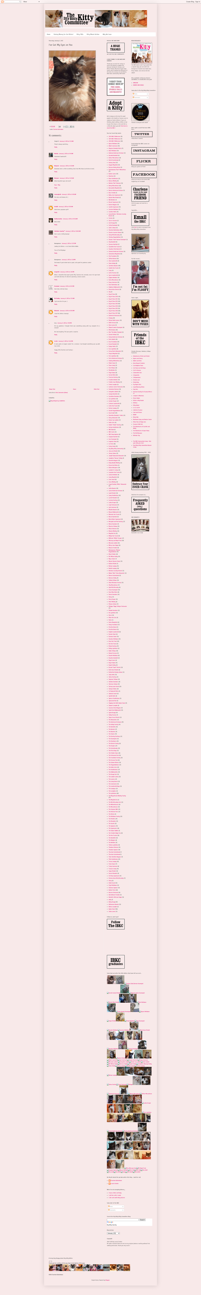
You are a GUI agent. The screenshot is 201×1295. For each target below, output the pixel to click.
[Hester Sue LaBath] (135, 1062)
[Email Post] (59, 126)
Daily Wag (136, 382)
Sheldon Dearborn (113, 682)
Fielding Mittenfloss (114, 361)
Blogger (107, 1280)
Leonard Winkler (113, 474)
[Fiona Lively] (137, 1159)
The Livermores (113, 784)
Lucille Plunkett (113, 498)
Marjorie (56, 166)
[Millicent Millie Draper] (128, 1103)
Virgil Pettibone (113, 885)
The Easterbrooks (113, 748)
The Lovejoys (112, 788)
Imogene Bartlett (113, 436)
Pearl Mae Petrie (113, 592)
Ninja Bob (135, 417)
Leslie (56, 341)
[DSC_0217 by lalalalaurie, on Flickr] (133, 983)
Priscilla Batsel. (113, 629)
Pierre (110, 615)
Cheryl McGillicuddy (114, 235)
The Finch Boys (113, 750)
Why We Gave (107, 34)
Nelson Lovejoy (113, 566)
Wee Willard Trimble (114, 895)
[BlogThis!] (66, 126)
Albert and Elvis (137, 361)
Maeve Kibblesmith (114, 512)
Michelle (56, 310)
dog (110, 292)
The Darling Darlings (114, 736)
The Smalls (111, 823)
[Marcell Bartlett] (123, 1170)
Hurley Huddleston (114, 427)
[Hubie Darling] (129, 1075)
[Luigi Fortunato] (121, 1084)
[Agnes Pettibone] (144, 1011)
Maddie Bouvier (113, 509)
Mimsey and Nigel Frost (115, 540)
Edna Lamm (112, 325)
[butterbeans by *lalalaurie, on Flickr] (89, 1270)
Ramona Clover (113, 636)
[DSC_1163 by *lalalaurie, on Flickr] (137, 1170)
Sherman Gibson (113, 684)
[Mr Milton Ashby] (112, 1064)
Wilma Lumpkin (113, 906)
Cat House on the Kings (139, 368)
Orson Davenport (113, 590)
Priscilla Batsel (113, 627)
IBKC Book (111, 429)
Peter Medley (112, 601)
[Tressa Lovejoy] (120, 1066)
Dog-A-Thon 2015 (113, 308)
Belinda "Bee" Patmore (115, 183)
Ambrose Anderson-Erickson (116, 153)
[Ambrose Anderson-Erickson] (111, 1140)
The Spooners (112, 826)
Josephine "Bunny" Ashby (115, 458)
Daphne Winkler (113, 277)
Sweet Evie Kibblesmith (115, 710)
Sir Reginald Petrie (114, 691)
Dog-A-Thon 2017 (113, 313)
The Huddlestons (113, 769)
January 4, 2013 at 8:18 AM (67, 310)
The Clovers (112, 734)
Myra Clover (112, 559)
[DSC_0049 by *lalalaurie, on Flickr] (129, 1172)
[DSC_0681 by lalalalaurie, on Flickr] (137, 993)
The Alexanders (113, 719)
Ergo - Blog (57, 185)
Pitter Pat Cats (112, 617)
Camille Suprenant (113, 207)
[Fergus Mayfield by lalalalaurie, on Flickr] (132, 1002)
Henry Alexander (113, 418)
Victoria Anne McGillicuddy (116, 878)
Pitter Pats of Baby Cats (139, 422)
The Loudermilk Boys (114, 786)
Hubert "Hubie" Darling (115, 425)
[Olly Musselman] (111, 1103)
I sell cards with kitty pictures (117, 1197)
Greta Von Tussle (113, 406)
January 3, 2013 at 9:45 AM (69, 194)
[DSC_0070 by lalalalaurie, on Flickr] (112, 1049)
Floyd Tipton (112, 372)
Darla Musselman (113, 280)
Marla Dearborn (113, 524)
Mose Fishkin (112, 554)
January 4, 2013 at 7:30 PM (64, 323)
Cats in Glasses (113, 220)
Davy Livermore (113, 282)
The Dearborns (112, 741)
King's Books (136, 398)
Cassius (111, 218)
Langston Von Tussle (114, 472)
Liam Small (112, 479)
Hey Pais (135, 389)
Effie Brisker (112, 330)
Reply (55, 147)
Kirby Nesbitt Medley (114, 463)
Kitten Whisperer (113, 467)
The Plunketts (112, 821)
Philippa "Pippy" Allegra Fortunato (118, 606)
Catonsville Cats (137, 372)
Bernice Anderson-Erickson (116, 190)
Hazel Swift (112, 413)
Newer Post (52, 389)
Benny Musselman (114, 185)
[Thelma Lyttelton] (111, 1121)
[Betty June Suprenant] (120, 1149)
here (135, 227)
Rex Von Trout (112, 644)
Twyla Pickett (112, 871)
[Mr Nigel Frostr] (141, 1168)
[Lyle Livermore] (122, 1060)
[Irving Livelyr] (111, 1168)
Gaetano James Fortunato (116, 387)
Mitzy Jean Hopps (113, 545)
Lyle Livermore (112, 507)
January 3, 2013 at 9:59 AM (66, 206)
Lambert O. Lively (113, 470)
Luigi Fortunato (113, 505)
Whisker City (136, 435)
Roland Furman (113, 653)
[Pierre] (120, 1021)
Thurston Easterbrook (114, 852)
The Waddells (112, 838)
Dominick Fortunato (114, 315)
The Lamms (112, 779)
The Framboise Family (114, 757)
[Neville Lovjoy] (130, 1066)
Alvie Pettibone (112, 150)
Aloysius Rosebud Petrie (115, 148)
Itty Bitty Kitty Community (116, 448)
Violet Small (112, 883)
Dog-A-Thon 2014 (113, 306)
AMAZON (135, 83)
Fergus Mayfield (113, 353)
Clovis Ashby (112, 263)
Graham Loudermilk (114, 403)
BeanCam (111, 176)
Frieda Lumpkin (113, 384)
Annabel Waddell (113, 155)
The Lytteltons (112, 793)
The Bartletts (112, 727)
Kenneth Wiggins (113, 460)
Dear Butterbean (113, 284)
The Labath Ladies (113, 776)
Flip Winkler (112, 370)
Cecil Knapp (112, 223)
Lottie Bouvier (112, 488)
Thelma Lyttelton (113, 845)
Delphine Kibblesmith (114, 287)
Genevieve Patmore (114, 389)
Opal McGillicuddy (114, 587)
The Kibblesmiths (113, 772)
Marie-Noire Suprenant (115, 519)
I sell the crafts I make (115, 1195)
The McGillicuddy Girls (115, 802)
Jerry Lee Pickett (113, 451)
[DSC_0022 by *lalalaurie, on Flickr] (117, 1172)
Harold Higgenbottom (114, 410)
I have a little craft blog (115, 1193)
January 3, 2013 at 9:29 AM (67, 178)
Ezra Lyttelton (112, 349)
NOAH (134, 414)
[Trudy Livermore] (132, 1060)
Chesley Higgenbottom (115, 237)
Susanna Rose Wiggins (115, 708)
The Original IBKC (113, 809)
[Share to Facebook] (71, 126)
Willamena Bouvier (114, 904)
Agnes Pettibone (113, 143)
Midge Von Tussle (113, 536)
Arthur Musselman (114, 158)
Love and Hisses (137, 412)
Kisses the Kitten (113, 465)
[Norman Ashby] (122, 1064)
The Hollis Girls (113, 767)
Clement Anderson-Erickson (116, 251)
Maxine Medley (113, 531)
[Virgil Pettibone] (130, 1021)
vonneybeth (57, 194)
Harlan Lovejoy (113, 408)
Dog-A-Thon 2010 (113, 296)
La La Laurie (136, 407)
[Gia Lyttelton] (120, 1121)
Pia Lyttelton (112, 613)
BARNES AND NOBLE (138, 85)
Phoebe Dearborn (113, 610)
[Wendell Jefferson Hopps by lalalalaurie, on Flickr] (111, 983)
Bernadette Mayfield (114, 188)
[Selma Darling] (111, 1084)
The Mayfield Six (113, 800)
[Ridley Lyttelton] (137, 1121)
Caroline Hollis (112, 212)
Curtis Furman (112, 273)
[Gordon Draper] (120, 1103)
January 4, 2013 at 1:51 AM (67, 298)
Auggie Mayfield (113, 165)
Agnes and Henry (137, 358)
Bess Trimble (112, 193)
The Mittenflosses (113, 804)
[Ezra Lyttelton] (146, 1112)
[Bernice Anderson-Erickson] (128, 1140)
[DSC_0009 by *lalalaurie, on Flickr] (136, 1172)
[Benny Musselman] (134, 1093)
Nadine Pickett (112, 563)
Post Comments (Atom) (62, 392)
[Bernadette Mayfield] (137, 1039)
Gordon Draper (112, 401)
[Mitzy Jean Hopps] (111, 1011)
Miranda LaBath (113, 543)
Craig (110, 270)
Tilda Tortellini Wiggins (115, 857)
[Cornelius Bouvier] (129, 1058)
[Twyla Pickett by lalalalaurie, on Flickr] (111, 1021)
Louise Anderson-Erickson (115, 490)
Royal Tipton (112, 663)
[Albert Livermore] (112, 1060)
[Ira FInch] (111, 1112)
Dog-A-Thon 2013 (113, 303)
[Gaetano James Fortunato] (146, 1084)
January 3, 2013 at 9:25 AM (67, 166)
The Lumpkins (112, 791)
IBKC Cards (111, 432)
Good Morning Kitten (138, 387)
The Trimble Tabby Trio (115, 833)
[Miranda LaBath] (112, 1062)
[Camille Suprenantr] (137, 1140)
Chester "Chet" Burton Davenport (117, 239)
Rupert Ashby (112, 665)
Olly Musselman (113, 585)
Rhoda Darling (112, 646)
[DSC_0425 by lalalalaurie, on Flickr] (132, 1049)
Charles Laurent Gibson (115, 232)
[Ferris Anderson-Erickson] (120, 1140)
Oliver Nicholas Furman (115, 582)
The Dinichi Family (114, 743)
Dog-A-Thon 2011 (113, 299)
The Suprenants (113, 828)
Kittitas (135, 403)
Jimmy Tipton (112, 453)
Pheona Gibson (112, 604)
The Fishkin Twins (113, 753)
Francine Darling (113, 377)
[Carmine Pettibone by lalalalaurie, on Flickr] (123, 1030)
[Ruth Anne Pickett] (144, 1030)
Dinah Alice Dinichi (114, 289)
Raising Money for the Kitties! (63, 34)
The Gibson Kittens (114, 762)
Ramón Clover (112, 634)
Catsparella (136, 375)
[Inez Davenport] (140, 1021)
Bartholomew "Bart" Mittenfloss (117, 169)
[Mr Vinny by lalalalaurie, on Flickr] (134, 1011)
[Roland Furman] (111, 1159)
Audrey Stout (112, 162)
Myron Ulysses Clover (114, 561)
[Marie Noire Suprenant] (111, 1149)
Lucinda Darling (113, 500)
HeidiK (56, 206)
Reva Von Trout (113, 641)
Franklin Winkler (113, 380)
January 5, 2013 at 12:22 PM (65, 341)
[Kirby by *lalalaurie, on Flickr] (123, 1172)
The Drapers (112, 746)
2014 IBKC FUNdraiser (114, 136)
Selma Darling (112, 677)
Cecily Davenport (113, 225)
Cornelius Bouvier (113, 265)
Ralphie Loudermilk (114, 632)
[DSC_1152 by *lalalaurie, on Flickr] (131, 1170)
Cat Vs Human (137, 370)
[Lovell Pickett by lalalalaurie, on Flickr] (124, 993)
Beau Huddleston (113, 178)
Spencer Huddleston (114, 698)
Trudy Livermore (113, 866)
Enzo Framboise (113, 342)
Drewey (111, 318)
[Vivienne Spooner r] (128, 1112)
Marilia (56, 153)
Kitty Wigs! (136, 405)
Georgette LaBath (113, 391)
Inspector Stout (113, 441)
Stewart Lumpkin (113, 705)
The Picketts (112, 819)
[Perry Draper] (137, 1103)
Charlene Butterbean (58, 129)
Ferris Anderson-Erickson (115, 358)
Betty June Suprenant (114, 195)
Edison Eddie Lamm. (114, 320)
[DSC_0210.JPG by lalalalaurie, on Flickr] (142, 1049)
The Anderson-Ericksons (115, 722)
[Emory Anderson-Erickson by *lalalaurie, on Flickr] (130, 1131)
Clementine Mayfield (114, 254)
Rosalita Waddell (113, 658)
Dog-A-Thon (112, 294)
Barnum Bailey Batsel (114, 167)
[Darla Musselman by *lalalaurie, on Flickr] (123, 1093)
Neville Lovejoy (113, 568)
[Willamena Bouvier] (120, 1039)
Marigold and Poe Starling (116, 521)
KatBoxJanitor (58, 219)
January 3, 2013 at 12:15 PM (69, 243)
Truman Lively (112, 869)
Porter (110, 620)
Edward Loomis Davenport (115, 327)
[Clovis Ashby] (111, 1066)
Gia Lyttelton (112, 399)
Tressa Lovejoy (112, 861)
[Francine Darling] (138, 1075)
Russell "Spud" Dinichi (115, 667)
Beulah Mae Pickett (114, 197)
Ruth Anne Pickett (113, 670)
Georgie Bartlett (113, 394)
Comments (137, 97)
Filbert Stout (112, 363)
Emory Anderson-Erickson (115, 337)
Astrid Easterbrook (113, 160)
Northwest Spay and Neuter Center (142, 419)
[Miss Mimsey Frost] (130, 1168)
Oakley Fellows (113, 580)
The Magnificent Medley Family (117, 796)
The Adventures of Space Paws (141, 430)
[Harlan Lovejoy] (140, 1066)
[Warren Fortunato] (137, 1084)
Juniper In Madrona (138, 395)
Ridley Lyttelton (113, 648)
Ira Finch (111, 444)
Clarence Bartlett (113, 244)
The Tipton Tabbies (113, 830)
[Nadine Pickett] (120, 1058)
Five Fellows (112, 368)
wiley (110, 899)
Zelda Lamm (112, 911)
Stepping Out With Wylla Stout (117, 703)
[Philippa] (130, 1084)
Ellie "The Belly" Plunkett (115, 332)
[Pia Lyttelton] (146, 1121)
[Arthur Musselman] (146, 1093)
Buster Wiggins (113, 204)
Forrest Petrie (112, 375)
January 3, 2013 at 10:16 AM (70, 219)
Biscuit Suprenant (113, 202)
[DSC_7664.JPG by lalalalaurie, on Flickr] (123, 1002)
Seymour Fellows (113, 679)
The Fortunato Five (114, 755)
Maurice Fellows (113, 526)
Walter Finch (112, 890)
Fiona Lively (112, 365)
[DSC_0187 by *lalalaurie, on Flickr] (144, 1170)
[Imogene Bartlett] (112, 1170)
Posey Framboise (113, 624)
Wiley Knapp (112, 902)
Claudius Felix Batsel (114, 249)
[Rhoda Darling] (121, 1075)
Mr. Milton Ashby (113, 556)
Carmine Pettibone (113, 209)
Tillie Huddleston (113, 859)
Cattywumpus (137, 377)
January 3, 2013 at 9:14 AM (66, 153)
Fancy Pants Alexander (115, 351)
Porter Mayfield (113, 622)
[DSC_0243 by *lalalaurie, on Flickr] (110, 1172)
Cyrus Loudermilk (113, 275)
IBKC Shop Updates (114, 434)
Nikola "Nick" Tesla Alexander (116, 573)
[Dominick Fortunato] (113, 1093)
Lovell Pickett (112, 493)
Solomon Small (112, 693)
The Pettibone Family (114, 816)
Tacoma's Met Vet (138, 424)
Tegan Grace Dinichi (114, 717)
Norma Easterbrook (114, 575)
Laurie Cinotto (114, 1183)
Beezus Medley (113, 181)
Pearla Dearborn (113, 594)
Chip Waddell (112, 242)
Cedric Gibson (112, 227)
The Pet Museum (137, 433)
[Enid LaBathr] (145, 1062)
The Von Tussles (113, 835)
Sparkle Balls (112, 696)
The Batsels (112, 729)
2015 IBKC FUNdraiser (114, 139)
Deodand (56, 286)
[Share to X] (69, 126)
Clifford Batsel (112, 258)
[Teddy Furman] (146, 1149)
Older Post (96, 389)
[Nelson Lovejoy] (112, 1075)
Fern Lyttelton (112, 356)
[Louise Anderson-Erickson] (114, 1131)
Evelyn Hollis (112, 346)
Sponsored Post (113, 701)
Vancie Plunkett (113, 873)
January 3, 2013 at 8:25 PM (67, 286)
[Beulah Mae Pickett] (113, 1002)
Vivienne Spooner (113, 887)
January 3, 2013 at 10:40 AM (73, 231)
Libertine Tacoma (137, 410)
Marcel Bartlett (113, 517)
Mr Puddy (57, 298)
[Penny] (122, 1049)
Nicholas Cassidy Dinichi (115, 570)
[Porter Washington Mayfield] (147, 1058)
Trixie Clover (112, 864)
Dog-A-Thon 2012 (113, 301)
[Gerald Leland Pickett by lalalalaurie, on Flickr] (113, 993)
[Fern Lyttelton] (128, 1121)
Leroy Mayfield (113, 477)
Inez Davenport (113, 439)
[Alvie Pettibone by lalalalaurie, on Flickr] (141, 1002)
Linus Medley (112, 482)
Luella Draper (112, 502)
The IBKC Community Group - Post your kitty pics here (142, 442)
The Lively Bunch (113, 781)
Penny (110, 597)
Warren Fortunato (113, 892)
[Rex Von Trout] (111, 1039)
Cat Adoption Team (138, 365)
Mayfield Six (112, 533)
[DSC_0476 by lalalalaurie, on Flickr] (123, 1011)
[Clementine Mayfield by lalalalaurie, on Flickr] (120, 983)
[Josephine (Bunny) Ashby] (144, 1064)
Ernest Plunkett (113, 344)
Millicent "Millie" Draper (115, 538)
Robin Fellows (112, 651)
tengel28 (56, 272)
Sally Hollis (112, 674)
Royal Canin (112, 660)
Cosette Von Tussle (114, 268)
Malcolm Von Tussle (114, 514)
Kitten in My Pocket (138, 400)
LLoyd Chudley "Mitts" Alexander (117, 484)
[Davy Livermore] (143, 1060)
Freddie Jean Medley (114, 382)
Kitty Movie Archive (93, 34)
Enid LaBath (112, 339)
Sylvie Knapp (112, 712)
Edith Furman (112, 322)
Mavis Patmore (113, 528)
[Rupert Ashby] (131, 1064)
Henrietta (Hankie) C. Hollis (116, 415)
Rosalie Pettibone (113, 655)
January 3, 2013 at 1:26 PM (68, 259)
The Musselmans (113, 807)
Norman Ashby (113, 578)
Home (48, 34)
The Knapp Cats (113, 774)
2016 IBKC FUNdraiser (114, 141)
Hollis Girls (112, 422)
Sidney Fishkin (112, 689)
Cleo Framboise (113, 256)
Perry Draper (112, 599)
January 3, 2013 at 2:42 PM (67, 272)
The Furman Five (113, 760)
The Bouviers (112, 731)
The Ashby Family (113, 724)
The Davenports (113, 738)
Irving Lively (112, 446)
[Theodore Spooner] (137, 1112)
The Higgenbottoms (114, 765)
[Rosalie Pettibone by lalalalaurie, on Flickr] (112, 1030)
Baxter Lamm (112, 174)
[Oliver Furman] (137, 1149)
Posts (135, 94)
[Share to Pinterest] (73, 126)
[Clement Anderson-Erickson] (142, 1131)
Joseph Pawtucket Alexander (116, 455)
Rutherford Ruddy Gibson (115, 672)
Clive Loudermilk (113, 261)
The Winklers (112, 842)
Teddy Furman (112, 715)
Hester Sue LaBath (114, 420)
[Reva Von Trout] (129, 1039)
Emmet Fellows (113, 334)
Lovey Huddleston (113, 495)
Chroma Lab (136, 380)
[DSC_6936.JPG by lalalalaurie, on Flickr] (111, 1058)
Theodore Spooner (113, 850)
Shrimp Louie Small (114, 686)
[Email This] (64, 126)
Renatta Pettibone (113, 639)
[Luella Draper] (146, 1103)
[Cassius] (138, 1058)
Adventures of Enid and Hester (141, 356)
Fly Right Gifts (137, 384)
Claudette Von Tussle (114, 246)
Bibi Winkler (112, 200)
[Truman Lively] (146, 1159)
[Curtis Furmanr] (120, 1159)
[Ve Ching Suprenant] (128, 1149)
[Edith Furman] (128, 1159)
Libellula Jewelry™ (59, 231)
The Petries (111, 814)
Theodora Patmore (113, 847)
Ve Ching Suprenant (114, 876)
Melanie (56, 178)
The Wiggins (112, 840)
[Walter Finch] (120, 1112)
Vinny (110, 880)
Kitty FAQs (80, 34)
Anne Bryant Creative (139, 363)
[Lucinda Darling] (147, 1075)
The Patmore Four (113, 811)
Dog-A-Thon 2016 (113, 311)
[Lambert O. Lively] (120, 1168)
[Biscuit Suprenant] (146, 1140)
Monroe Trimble (113, 548)
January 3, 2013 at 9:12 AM (66, 141)
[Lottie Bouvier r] (134, 1030)
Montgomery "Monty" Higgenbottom (114, 550)
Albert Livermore (113, 146)
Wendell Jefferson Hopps (115, 897)
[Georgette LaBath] (123, 1062)
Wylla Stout (112, 909)
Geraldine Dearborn (114, 396)
